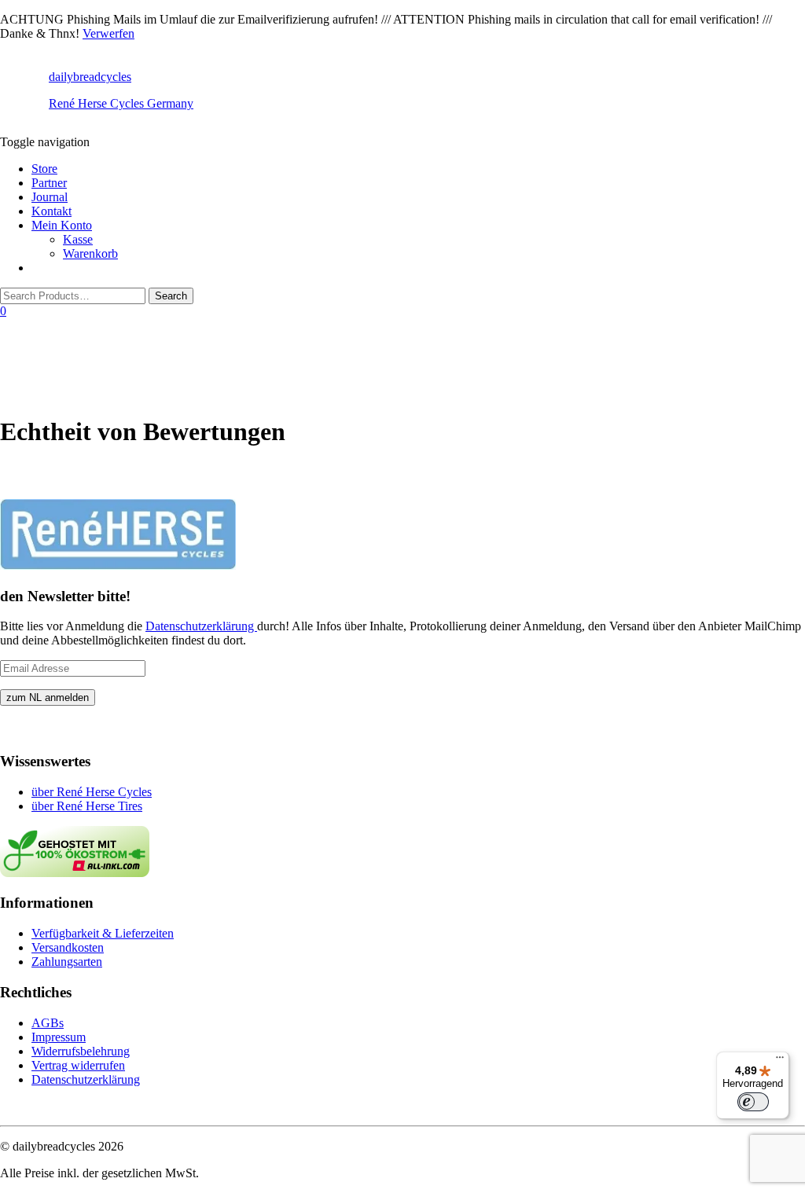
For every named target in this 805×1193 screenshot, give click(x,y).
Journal (49, 197)
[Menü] (779, 1061)
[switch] (753, 1101)
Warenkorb (90, 253)
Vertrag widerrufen (78, 1065)
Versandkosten (67, 947)
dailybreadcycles (90, 76)
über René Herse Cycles (91, 791)
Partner (49, 182)
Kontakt (51, 211)
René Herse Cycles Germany (121, 103)
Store (44, 168)
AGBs (47, 1023)
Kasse (78, 239)
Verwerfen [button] (108, 33)
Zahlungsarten (66, 961)
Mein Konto (61, 225)
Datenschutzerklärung (201, 626)
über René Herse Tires (86, 806)
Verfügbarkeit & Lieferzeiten (102, 933)
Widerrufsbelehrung (80, 1051)
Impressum (58, 1037)
